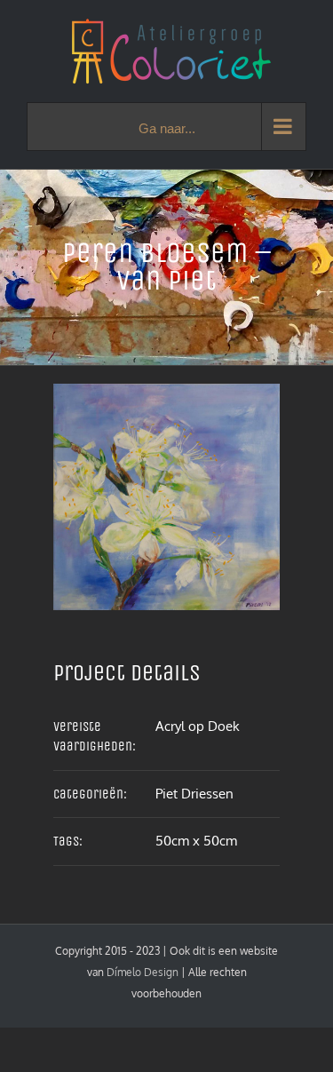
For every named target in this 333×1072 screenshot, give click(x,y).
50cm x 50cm (196, 840)
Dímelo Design (142, 972)
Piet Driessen (194, 793)
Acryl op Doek (197, 726)
